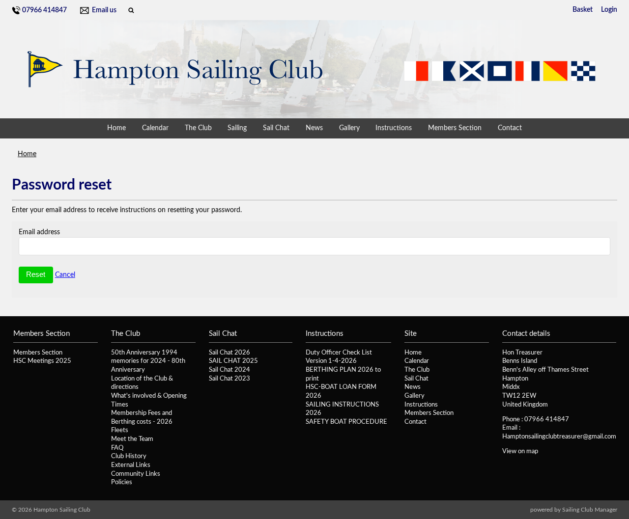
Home (116, 128)
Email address (39, 232)
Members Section (455, 128)
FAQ (117, 448)
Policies (121, 482)
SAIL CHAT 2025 (233, 361)
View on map (520, 451)
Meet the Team (132, 439)
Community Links (135, 474)
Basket (582, 9)
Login (609, 9)
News (314, 128)
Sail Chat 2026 (229, 352)
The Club (198, 128)
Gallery (349, 128)
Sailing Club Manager (589, 510)
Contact (510, 128)
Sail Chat (276, 128)
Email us (104, 10)
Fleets (119, 430)
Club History (128, 456)
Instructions (393, 128)
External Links (130, 465)
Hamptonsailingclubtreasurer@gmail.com (559, 436)
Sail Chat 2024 (229, 370)
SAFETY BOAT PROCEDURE (346, 422)
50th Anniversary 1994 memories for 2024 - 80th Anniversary (148, 361)
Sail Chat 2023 (229, 379)
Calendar (155, 128)
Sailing (237, 128)
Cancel (65, 275)
